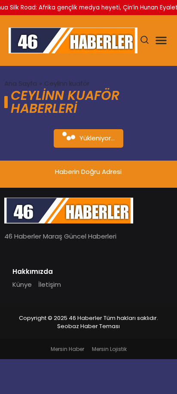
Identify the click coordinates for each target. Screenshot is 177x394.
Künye (22, 284)
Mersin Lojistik (109, 349)
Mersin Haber (67, 349)
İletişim (49, 284)
